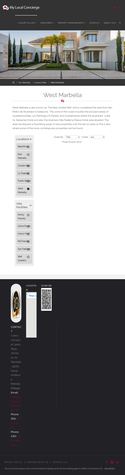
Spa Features (24, 249)
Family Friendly (22, 216)
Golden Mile (24, 165)
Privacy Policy (14, 462)
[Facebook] (110, 7)
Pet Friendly (23, 241)
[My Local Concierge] (21, 7)
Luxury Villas (40, 82)
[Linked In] (119, 7)
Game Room (24, 226)
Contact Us (60, 462)
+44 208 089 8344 (16, 440)
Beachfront (23, 146)
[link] (120, 22)
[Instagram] (114, 7)
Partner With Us (37, 462)
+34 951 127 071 (16, 423)
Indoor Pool (24, 233)
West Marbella (22, 190)
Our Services (24, 82)
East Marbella (22, 156)
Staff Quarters (22, 258)
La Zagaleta (23, 173)
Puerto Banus (24, 181)
